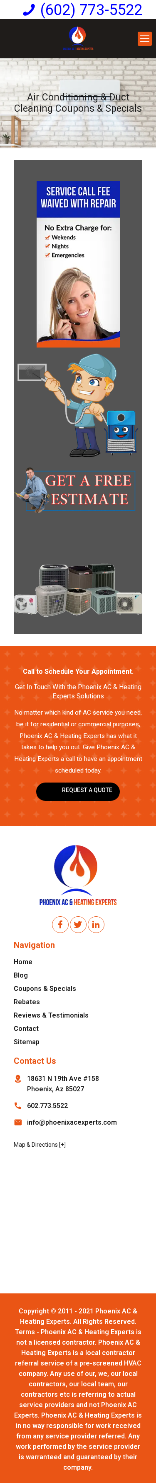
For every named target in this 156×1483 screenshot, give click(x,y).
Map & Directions (36, 1144)
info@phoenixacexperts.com (72, 1122)
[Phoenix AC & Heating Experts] (78, 38)
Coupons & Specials (45, 989)
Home (23, 962)
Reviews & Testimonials (51, 1015)
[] (62, 1144)
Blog (21, 975)
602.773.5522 (47, 1106)
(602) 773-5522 (91, 10)
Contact (26, 1029)
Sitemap (27, 1042)
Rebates (27, 1002)
